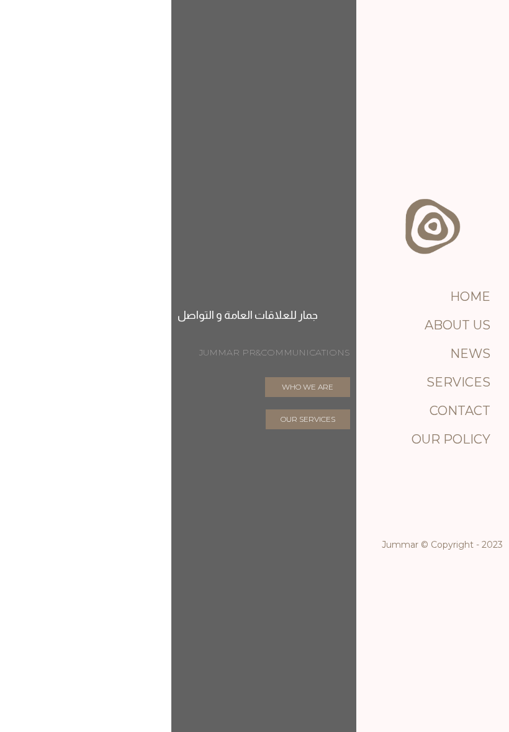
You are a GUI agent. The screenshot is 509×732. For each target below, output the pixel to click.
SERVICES (458, 382)
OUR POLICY (451, 439)
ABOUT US (457, 325)
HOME (470, 296)
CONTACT (460, 410)
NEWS (470, 353)
